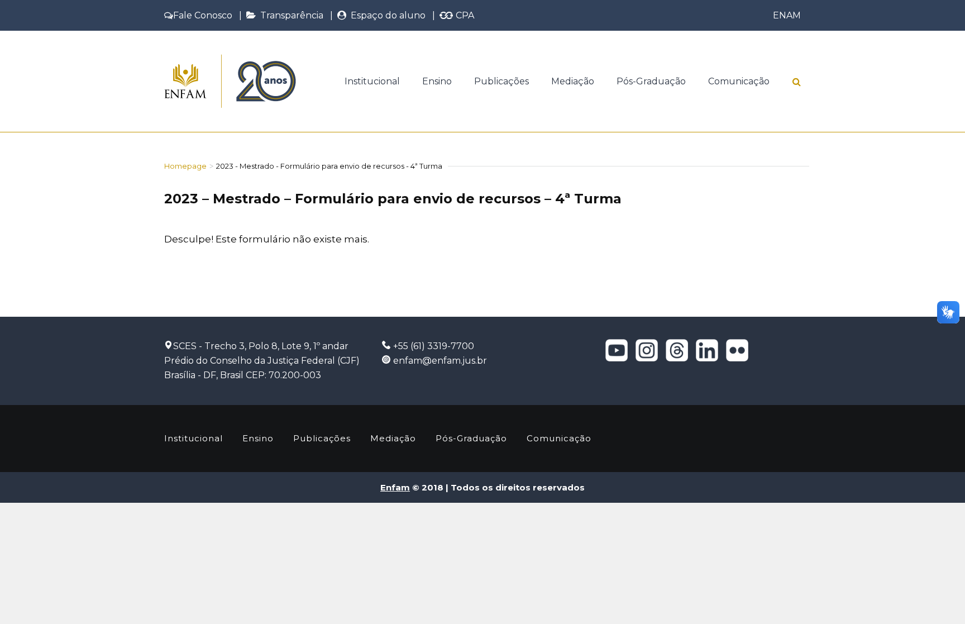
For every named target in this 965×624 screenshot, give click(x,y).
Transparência (289, 15)
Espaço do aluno (386, 15)
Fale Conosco (202, 15)
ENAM (787, 15)
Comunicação (739, 81)
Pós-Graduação (651, 81)
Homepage (185, 165)
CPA (463, 15)
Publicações (501, 81)
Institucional (372, 81)
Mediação (572, 81)
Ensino (437, 81)
